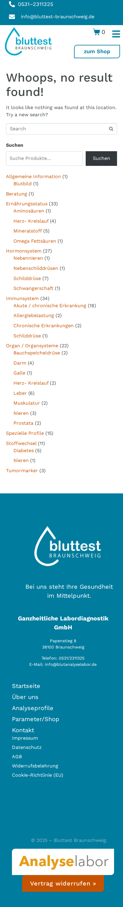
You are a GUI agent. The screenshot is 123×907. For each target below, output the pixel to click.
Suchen (14, 145)
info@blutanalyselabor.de (71, 664)
